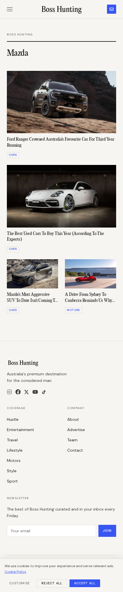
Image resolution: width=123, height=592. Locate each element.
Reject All (51, 583)
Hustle (13, 419)
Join (107, 531)
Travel (12, 439)
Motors (14, 460)
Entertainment (20, 429)
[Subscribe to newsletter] (111, 9)
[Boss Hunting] (61, 9)
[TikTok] (43, 392)
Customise (19, 583)
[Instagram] (9, 391)
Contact (75, 450)
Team (72, 439)
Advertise (76, 429)
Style (12, 470)
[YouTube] (35, 391)
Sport (12, 481)
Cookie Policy (15, 571)
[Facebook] (18, 391)
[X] (26, 392)
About (73, 419)
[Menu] (10, 9)
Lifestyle (15, 450)
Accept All (85, 583)
